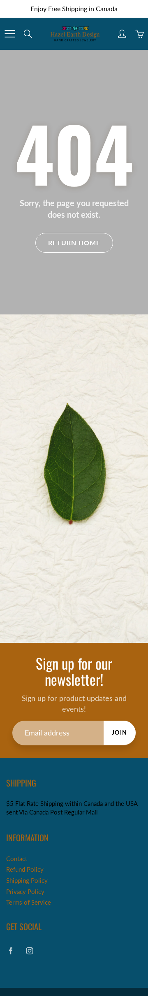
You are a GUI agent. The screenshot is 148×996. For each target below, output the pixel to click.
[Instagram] (29, 950)
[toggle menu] (9, 34)
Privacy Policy (25, 891)
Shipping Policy (27, 880)
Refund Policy (25, 869)
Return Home (74, 243)
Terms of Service (28, 902)
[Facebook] (10, 950)
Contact (16, 858)
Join (119, 732)
